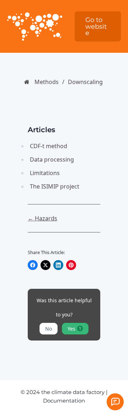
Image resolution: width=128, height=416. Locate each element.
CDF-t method (48, 146)
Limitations (45, 173)
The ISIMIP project (54, 186)
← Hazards (42, 218)
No (48, 328)
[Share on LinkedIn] (58, 265)
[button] (98, 26)
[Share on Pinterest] (71, 265)
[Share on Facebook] (33, 265)
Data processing (52, 159)
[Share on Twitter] (45, 265)
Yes (74, 328)
